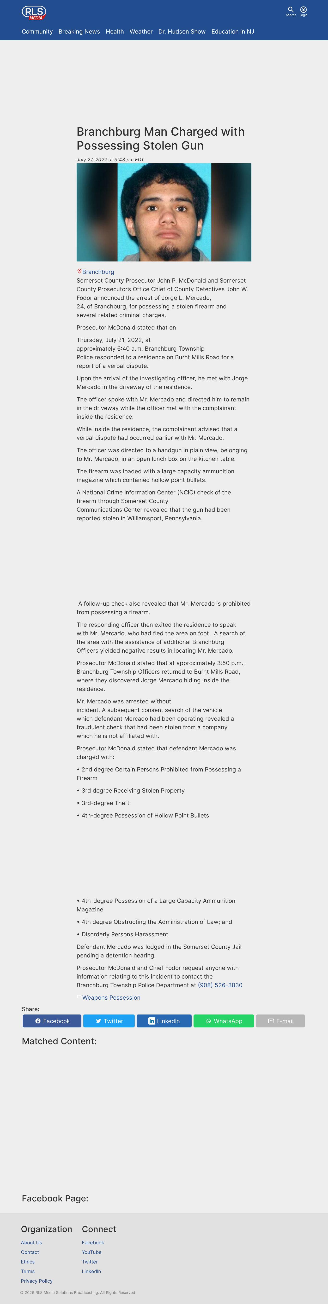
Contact (30, 1252)
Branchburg (98, 271)
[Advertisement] (164, 85)
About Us (31, 1243)
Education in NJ (233, 31)
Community (37, 31)
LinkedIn (167, 1021)
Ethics (28, 1262)
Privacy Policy (37, 1281)
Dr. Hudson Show (182, 31)
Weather (141, 31)
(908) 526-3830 (220, 985)
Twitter (112, 1021)
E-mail (284, 1021)
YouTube (92, 1252)
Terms (28, 1271)
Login (303, 15)
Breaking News (79, 31)
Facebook (56, 1021)
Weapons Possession (111, 997)
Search (291, 15)
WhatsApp (227, 1021)
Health (115, 31)
